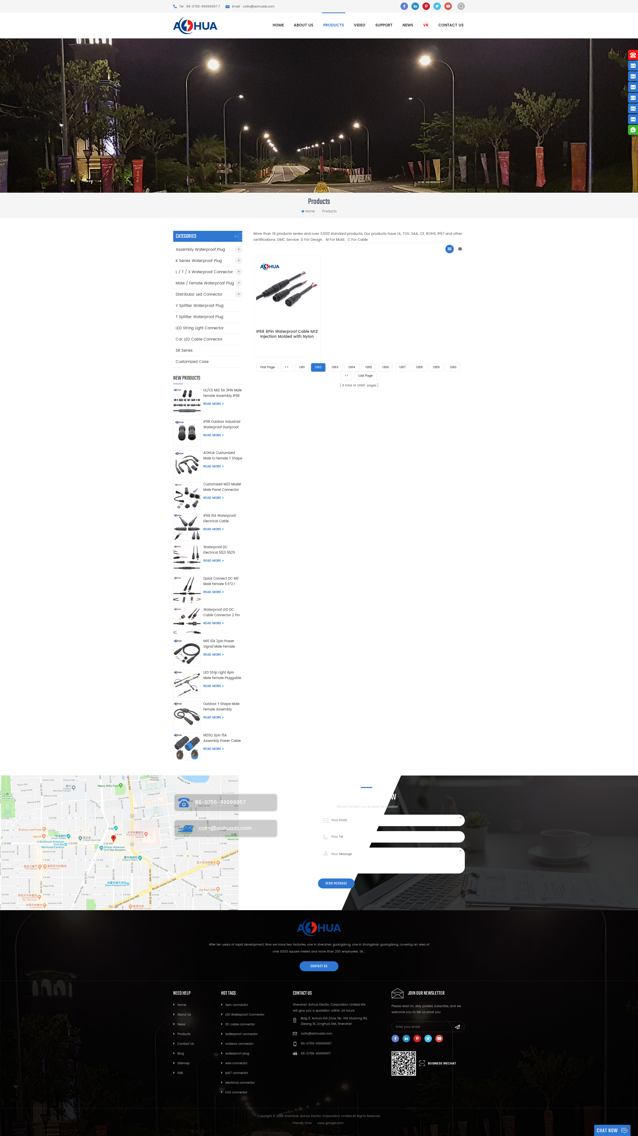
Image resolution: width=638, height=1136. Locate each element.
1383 (335, 367)
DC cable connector (240, 1024)
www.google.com (330, 1123)
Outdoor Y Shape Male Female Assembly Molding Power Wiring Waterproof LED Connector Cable (221, 706)
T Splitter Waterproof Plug (199, 317)
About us (303, 25)
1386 (385, 367)
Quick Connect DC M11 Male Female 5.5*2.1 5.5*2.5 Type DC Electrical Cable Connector (221, 581)
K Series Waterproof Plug (199, 261)
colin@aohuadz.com (225, 828)
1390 (453, 367)
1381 (302, 367)
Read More (212, 404)
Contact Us (185, 1044)
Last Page (365, 375)
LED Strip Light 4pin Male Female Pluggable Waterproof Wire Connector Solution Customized (222, 675)
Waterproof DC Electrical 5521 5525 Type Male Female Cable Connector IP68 (221, 550)
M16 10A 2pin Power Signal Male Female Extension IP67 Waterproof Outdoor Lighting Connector (219, 644)
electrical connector (240, 1082)
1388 (419, 367)
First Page (267, 367)
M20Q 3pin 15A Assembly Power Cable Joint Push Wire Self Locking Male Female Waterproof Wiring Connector (222, 738)
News (407, 25)
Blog (180, 1053)
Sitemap (183, 1063)
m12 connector (236, 1092)
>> (346, 375)
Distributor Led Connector (199, 294)
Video (359, 25)
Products (183, 1034)
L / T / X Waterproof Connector (204, 272)
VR (425, 25)
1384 (351, 367)
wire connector (236, 1063)
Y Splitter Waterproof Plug (200, 306)
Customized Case (192, 362)
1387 (402, 367)
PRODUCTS (333, 25)
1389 (436, 367)
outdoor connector (239, 1044)
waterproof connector (241, 1034)
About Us (184, 1014)
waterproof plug (237, 1053)
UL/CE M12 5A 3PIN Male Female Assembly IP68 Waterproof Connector (222, 393)
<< (287, 367)
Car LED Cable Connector (199, 339)
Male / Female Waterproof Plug (205, 283)
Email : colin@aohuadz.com (253, 6)
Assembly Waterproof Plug (200, 250)
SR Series (184, 351)
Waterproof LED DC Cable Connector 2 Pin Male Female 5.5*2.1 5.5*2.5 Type (221, 612)
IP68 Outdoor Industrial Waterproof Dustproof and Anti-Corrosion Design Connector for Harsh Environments (221, 424)
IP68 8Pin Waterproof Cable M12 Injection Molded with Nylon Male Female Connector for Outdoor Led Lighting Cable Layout (287, 334)
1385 (368, 367)
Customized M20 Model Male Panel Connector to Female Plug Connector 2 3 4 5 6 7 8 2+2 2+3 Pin (222, 487)
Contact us (451, 25)
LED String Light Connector (200, 328)
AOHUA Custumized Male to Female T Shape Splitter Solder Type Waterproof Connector (222, 455)
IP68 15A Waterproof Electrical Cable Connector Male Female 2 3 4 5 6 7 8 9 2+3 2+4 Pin (222, 518)
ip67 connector (236, 1073)
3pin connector (236, 1005)
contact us (319, 966)
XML (180, 1073)
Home (278, 25)
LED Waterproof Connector (244, 1014)
